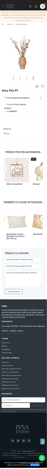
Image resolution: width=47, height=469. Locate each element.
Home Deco (6, 343)
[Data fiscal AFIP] (42, 441)
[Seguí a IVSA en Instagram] (24, 441)
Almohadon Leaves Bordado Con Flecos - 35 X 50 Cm (16, 236)
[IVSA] (10, 6)
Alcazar (36, 184)
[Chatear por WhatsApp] (42, 458)
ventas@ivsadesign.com (12, 333)
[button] (30, 6)
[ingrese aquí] (23, 455)
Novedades (6, 349)
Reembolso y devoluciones (11, 375)
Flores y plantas (20, 104)
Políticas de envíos (8, 382)
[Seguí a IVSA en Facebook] (29, 441)
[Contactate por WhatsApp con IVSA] (18, 441)
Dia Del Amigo (7, 353)
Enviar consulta (14, 292)
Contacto (5, 362)
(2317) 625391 (9, 329)
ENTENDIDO (34, 465)
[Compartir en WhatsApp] (36, 86)
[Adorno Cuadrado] (16, 170)
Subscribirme (38, 405)
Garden (9, 24)
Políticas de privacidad (10, 379)
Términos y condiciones (10, 372)
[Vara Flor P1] (33, 78)
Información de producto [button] (18, 98)
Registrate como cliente (11, 389)
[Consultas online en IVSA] (13, 441)
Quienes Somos (7, 366)
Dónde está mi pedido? (10, 385)
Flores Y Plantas (21, 24)
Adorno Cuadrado (14, 184)
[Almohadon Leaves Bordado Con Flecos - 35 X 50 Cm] (16, 220)
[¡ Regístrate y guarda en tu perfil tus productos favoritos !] (42, 86)
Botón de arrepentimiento (11, 369)
